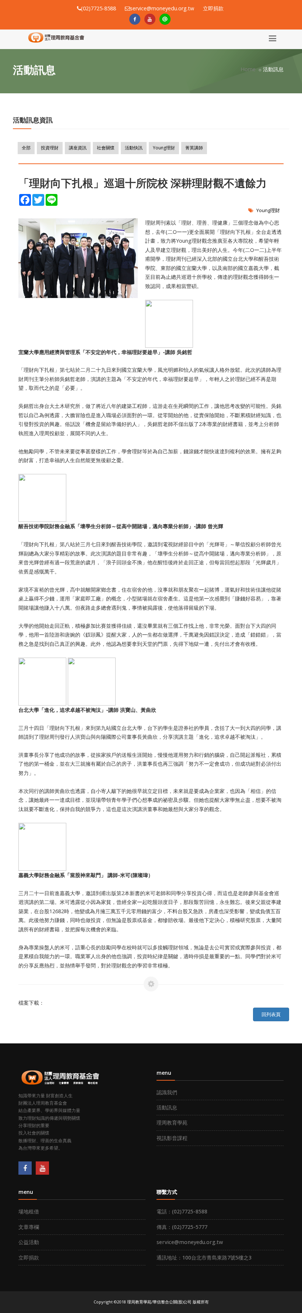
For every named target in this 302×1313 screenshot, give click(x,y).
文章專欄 (28, 1226)
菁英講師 (194, 148)
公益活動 (28, 1242)
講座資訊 (78, 148)
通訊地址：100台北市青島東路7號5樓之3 (204, 1257)
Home (248, 69)
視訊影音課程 (172, 1137)
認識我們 (167, 1092)
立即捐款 (213, 8)
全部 (26, 148)
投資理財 (50, 148)
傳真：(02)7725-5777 (182, 1226)
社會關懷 (106, 148)
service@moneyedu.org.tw (190, 1242)
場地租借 (28, 1211)
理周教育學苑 (172, 1122)
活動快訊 (134, 148)
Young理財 (164, 148)
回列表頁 (271, 1014)
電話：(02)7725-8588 (182, 1211)
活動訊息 (167, 1107)
